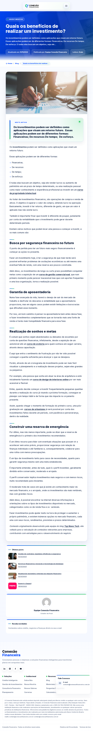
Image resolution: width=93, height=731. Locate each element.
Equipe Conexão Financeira (56, 52)
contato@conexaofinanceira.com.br (76, 684)
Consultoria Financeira (11, 688)
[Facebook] (15, 669)
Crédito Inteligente (9, 680)
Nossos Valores (30, 688)
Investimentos (16, 19)
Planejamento (7, 692)
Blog (17, 63)
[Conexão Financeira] (31, 6)
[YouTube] (21, 669)
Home (10, 63)
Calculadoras (51, 692)
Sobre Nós (28, 680)
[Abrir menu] (66, 5)
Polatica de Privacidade (69, 727)
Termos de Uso (85, 727)
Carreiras (28, 692)
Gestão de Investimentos (12, 684)
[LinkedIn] (4, 669)
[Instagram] (10, 669)
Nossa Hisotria (30, 684)
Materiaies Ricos (53, 684)
